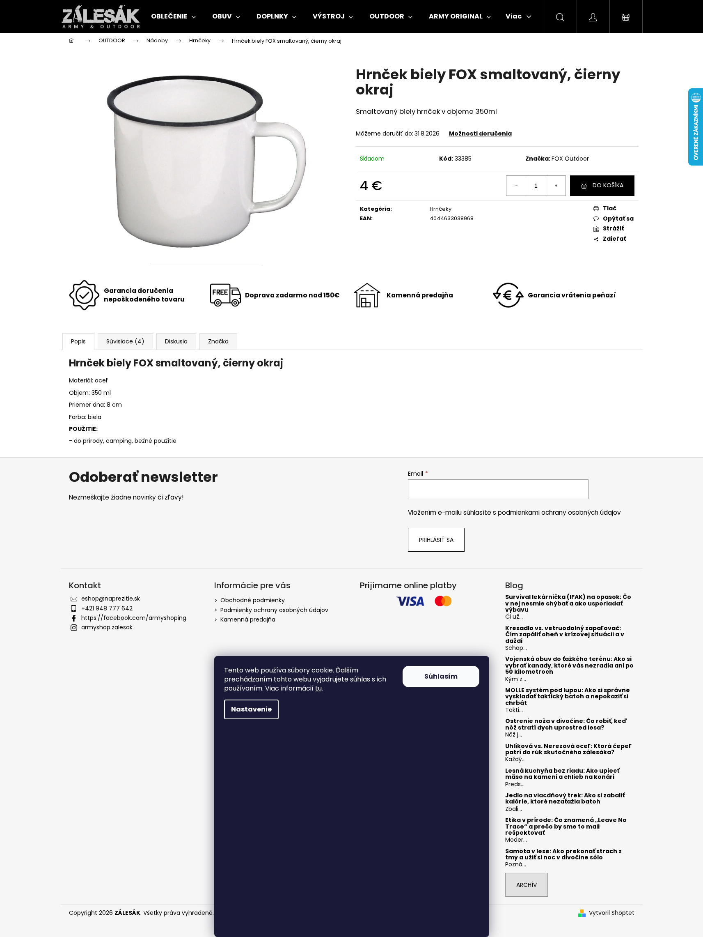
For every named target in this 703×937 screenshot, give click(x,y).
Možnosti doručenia (480, 133)
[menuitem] (173, 16)
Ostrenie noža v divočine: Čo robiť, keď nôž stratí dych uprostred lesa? (566, 724)
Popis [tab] (78, 341)
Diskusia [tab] (176, 341)
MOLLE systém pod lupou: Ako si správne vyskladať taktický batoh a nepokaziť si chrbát (567, 696)
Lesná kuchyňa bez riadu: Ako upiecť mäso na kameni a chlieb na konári (562, 774)
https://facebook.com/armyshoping (133, 618)
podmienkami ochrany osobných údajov (559, 512)
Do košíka (608, 185)
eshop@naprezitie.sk (110, 598)
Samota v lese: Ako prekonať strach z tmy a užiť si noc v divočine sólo (563, 854)
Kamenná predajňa (247, 619)
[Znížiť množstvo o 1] (516, 186)
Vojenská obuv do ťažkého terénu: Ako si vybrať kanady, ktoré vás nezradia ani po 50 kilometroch (569, 665)
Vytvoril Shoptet (611, 913)
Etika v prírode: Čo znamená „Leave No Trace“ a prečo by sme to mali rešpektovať (566, 826)
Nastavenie (251, 709)
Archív (526, 885)
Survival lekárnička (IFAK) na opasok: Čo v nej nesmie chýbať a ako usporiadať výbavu (568, 603)
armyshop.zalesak (107, 627)
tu (318, 688)
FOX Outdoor (570, 158)
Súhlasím (441, 676)
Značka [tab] (218, 341)
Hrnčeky (440, 209)
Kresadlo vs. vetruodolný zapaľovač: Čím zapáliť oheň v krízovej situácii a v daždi (564, 634)
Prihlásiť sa (436, 540)
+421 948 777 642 (107, 608)
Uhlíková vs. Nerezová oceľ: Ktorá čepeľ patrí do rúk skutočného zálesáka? (568, 749)
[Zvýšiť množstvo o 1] (556, 186)
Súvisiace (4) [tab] (125, 341)
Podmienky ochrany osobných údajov (274, 610)
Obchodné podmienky (252, 600)
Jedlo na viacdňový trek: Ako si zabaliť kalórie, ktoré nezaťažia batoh (565, 798)
